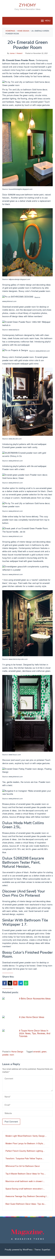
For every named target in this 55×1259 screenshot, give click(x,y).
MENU (47, 20)
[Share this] (4, 983)
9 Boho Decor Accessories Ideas (35, 998)
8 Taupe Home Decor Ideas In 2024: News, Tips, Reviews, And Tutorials (34, 1033)
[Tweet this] (10, 983)
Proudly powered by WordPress (19, 1249)
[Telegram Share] (20, 983)
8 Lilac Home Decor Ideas (31, 1017)
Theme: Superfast (42, 1249)
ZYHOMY (27, 5)
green (44, 1051)
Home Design (17, 1051)
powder (5, 1054)
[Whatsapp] (26, 983)
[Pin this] (15, 983)
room (12, 1054)
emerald (36, 1051)
